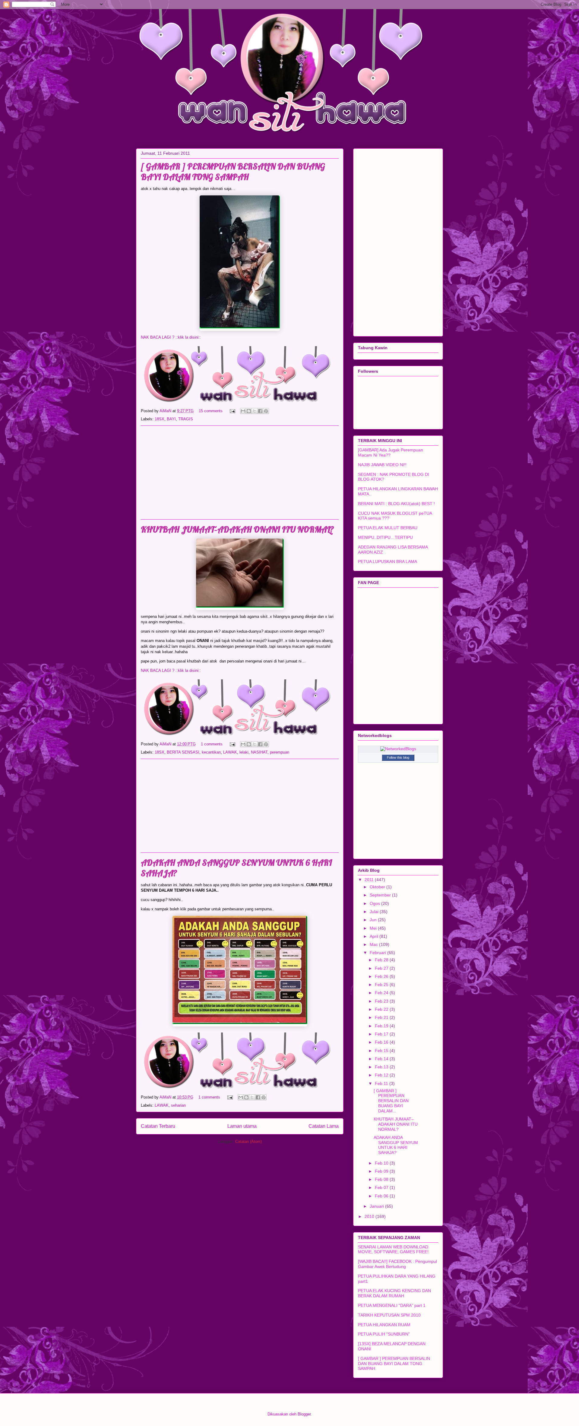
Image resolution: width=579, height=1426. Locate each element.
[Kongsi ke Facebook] (260, 411)
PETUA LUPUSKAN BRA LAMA (387, 561)
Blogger (304, 1414)
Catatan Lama (323, 1126)
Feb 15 (382, 1050)
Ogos (375, 903)
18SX (159, 419)
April (374, 936)
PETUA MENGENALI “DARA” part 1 (392, 1305)
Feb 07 (382, 1187)
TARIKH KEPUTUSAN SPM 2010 (389, 1315)
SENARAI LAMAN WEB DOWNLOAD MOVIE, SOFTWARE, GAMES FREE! (393, 1249)
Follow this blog (398, 757)
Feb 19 (382, 1025)
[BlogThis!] (249, 411)
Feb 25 (382, 984)
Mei (374, 928)
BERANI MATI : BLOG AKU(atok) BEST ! (396, 503)
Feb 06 (382, 1196)
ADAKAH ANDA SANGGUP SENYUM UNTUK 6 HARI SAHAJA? (396, 1145)
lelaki (243, 752)
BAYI (171, 419)
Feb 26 (382, 976)
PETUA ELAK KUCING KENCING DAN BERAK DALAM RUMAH (394, 1293)
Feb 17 (382, 1034)
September (381, 895)
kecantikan (211, 752)
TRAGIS (185, 419)
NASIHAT (259, 752)
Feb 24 (382, 992)
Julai (375, 911)
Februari (378, 952)
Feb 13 (382, 1066)
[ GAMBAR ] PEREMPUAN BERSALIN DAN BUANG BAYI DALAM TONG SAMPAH (233, 171)
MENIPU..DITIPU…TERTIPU (385, 537)
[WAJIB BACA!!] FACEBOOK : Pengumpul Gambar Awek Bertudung (397, 1264)
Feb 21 (382, 1017)
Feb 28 (382, 959)
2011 (370, 879)
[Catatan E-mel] (232, 411)
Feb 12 (382, 1075)
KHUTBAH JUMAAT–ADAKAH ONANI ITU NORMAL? (237, 529)
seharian (178, 1105)
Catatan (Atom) (248, 1141)
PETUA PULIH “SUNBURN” (384, 1334)
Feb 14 (382, 1058)
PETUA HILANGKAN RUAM (384, 1324)
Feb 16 (382, 1042)
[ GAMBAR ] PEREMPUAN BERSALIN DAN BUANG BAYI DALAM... (391, 1100)
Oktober (378, 886)
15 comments (211, 411)
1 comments (212, 744)
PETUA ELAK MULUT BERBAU (387, 527)
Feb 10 (382, 1163)
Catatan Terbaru (158, 1126)
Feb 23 (382, 1001)
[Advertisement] (240, 472)
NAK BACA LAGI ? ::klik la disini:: (171, 337)
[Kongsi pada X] (255, 411)
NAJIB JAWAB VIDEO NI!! (382, 464)
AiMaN (166, 411)
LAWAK (230, 752)
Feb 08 (382, 1179)
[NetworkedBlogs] (398, 748)
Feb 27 (382, 968)
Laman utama (242, 1126)
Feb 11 (382, 1083)
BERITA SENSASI (183, 752)
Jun (374, 919)
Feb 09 (382, 1171)
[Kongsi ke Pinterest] (266, 411)
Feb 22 (382, 1009)
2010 (370, 1216)
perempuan (279, 752)
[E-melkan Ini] (243, 411)
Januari (377, 1206)
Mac (374, 944)
